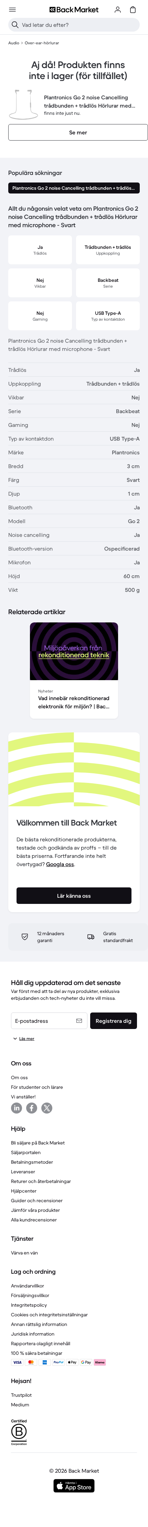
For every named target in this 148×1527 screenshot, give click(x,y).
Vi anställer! (23, 1097)
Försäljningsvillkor (30, 1295)
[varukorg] (133, 9)
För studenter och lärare (37, 1087)
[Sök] (15, 24)
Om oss (19, 1077)
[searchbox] (79, 25)
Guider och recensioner (37, 1200)
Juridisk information (32, 1334)
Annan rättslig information (39, 1324)
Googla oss (60, 864)
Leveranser (23, 1172)
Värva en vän (24, 1253)
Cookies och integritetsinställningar (49, 1315)
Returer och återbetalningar (41, 1181)
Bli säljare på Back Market (38, 1143)
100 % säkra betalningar (36, 1353)
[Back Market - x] (46, 1108)
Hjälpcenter (23, 1191)
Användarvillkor (27, 1286)
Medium (20, 1405)
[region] (74, 672)
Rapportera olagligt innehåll (40, 1343)
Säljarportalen (26, 1152)
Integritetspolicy (29, 1305)
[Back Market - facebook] (31, 1108)
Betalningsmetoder (32, 1162)
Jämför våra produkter (35, 1210)
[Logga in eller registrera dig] (118, 9)
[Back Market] (74, 9)
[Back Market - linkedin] (16, 1108)
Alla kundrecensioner (34, 1220)
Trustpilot (21, 1395)
